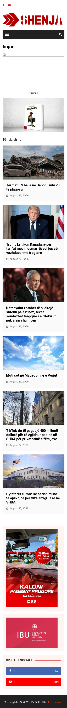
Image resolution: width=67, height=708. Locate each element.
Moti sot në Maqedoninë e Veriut (31, 375)
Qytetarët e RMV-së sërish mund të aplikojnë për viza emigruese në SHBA (33, 498)
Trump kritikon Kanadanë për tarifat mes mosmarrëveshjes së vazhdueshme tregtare (32, 248)
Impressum (55, 702)
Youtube (9, 5)
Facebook (3, 5)
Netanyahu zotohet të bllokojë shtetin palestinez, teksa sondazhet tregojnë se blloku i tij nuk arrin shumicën (31, 314)
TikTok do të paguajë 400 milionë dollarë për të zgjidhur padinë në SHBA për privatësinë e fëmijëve (32, 435)
